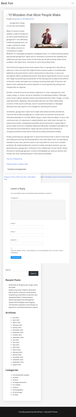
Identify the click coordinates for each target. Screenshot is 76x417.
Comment (15, 198)
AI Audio (15, 377)
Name (13, 223)
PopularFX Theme (50, 412)
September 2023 (18, 362)
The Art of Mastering (14, 159)
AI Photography (18, 390)
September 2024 (18, 337)
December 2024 (18, 330)
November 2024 (18, 332)
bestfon (31, 19)
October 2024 (17, 335)
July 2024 (16, 340)
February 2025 (17, 325)
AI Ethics (15, 380)
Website (14, 240)
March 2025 (16, 322)
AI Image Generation (20, 382)
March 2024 (16, 350)
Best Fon (7, 3)
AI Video (15, 395)
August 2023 (17, 365)
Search (8, 270)
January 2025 (17, 327)
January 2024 (17, 355)
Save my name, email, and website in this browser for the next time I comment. (37, 252)
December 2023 (18, 357)
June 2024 (16, 342)
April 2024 (16, 347)
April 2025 (16, 320)
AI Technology (17, 392)
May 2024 (16, 345)
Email (13, 232)
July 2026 (16, 318)
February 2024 (17, 352)
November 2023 (18, 360)
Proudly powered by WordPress (31, 412)
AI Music (15, 387)
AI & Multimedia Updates (21, 375)
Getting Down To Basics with (17, 164)
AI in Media (16, 385)
